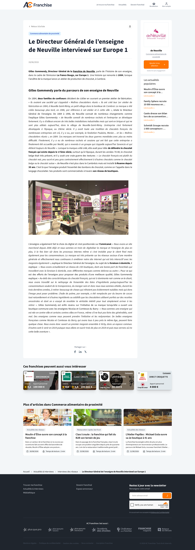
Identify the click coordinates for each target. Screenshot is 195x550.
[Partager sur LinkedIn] (80, 352)
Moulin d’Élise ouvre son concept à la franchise (46, 436)
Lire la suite (148, 96)
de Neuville (156, 50)
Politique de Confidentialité (160, 512)
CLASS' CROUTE (81, 376)
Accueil (26, 471)
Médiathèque (29, 492)
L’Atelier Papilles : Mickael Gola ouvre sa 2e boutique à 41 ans (146, 436)
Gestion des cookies (71, 543)
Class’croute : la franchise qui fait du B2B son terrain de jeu (96, 436)
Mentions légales (29, 543)
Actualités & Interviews (44, 471)
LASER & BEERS (119, 376)
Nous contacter (87, 543)
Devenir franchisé (84, 485)
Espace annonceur (84, 489)
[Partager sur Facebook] (75, 352)
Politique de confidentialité (49, 543)
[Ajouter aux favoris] (25, 373)
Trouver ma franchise (32, 485)
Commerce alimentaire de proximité (44, 33)
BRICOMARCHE (42, 376)
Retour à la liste (38, 26)
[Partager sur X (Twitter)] (85, 352)
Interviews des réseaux (68, 471)
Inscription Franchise (104, 543)
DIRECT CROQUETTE (158, 376)
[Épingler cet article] (130, 26)
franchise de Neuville (84, 71)
